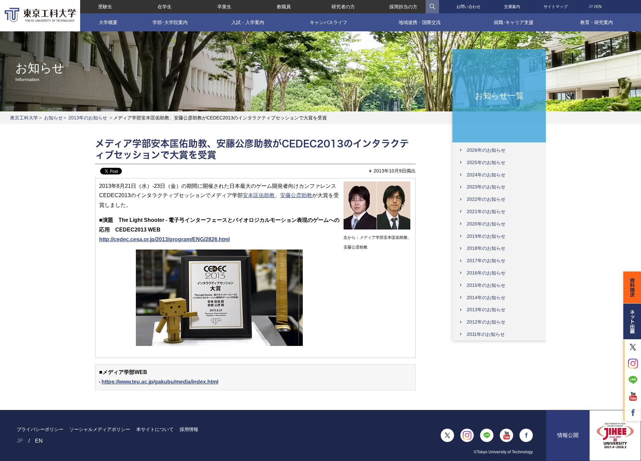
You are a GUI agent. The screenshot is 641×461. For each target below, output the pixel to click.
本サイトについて (155, 429)
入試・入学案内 (247, 22)
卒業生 (224, 6)
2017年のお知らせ (486, 260)
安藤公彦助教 (296, 195)
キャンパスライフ (328, 22)
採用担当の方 (403, 6)
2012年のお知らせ (486, 322)
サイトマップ (556, 6)
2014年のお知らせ (486, 297)
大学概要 (108, 22)
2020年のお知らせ (486, 223)
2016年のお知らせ (486, 273)
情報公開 (568, 435)
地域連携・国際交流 (420, 22)
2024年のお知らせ (486, 174)
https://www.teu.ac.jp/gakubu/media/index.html (159, 382)
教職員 (284, 6)
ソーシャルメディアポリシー (99, 429)
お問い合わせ (468, 6)
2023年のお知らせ (486, 186)
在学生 (165, 6)
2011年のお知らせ (486, 334)
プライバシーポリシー (40, 429)
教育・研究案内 (596, 22)
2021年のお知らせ (486, 211)
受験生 (105, 6)
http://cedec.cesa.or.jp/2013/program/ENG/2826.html (164, 239)
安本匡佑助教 (259, 195)
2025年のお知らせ (486, 162)
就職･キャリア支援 (513, 22)
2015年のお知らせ (486, 285)
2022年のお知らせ (486, 199)
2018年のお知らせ (486, 248)
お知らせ (53, 117)
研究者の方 (343, 6)
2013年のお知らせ (87, 117)
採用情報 (189, 429)
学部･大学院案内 (170, 22)
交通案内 (512, 6)
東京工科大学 (24, 117)
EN (599, 6)
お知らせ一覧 (499, 95)
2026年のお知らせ (486, 150)
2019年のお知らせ (486, 236)
